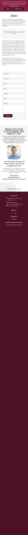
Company (5, 93)
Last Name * (6, 78)
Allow (8, 9)
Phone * (5, 88)
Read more (18, 9)
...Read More (16, 172)
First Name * (6, 73)
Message (5, 103)
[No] (26, 6)
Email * (5, 83)
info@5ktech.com (15, 205)
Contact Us (14, 219)
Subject (5, 98)
